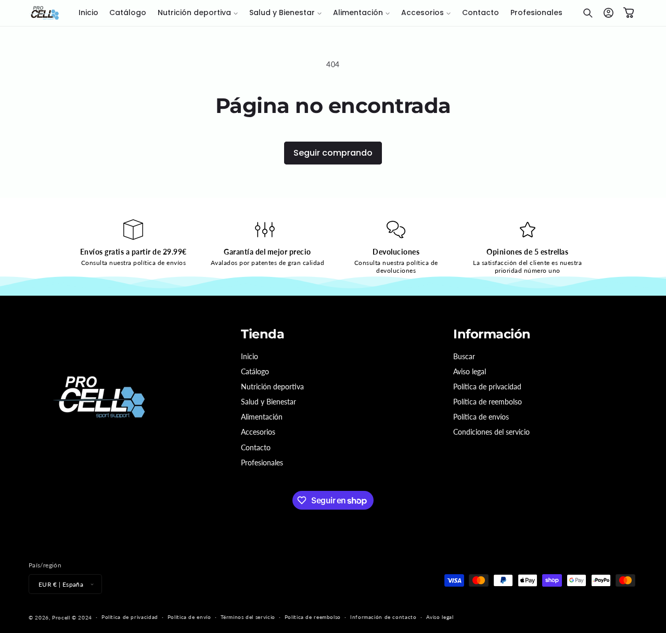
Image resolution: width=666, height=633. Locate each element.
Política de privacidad (487, 386)
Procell (61, 617)
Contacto (256, 447)
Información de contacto (383, 617)
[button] (198, 13)
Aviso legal (469, 371)
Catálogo (255, 371)
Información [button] (492, 334)
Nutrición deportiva (272, 386)
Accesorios (258, 431)
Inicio (249, 356)
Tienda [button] (262, 334)
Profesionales (262, 462)
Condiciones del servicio (491, 431)
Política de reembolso (487, 401)
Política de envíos (481, 416)
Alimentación (262, 416)
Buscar (464, 356)
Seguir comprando (333, 153)
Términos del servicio (248, 617)
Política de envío (189, 617)
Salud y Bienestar (268, 401)
